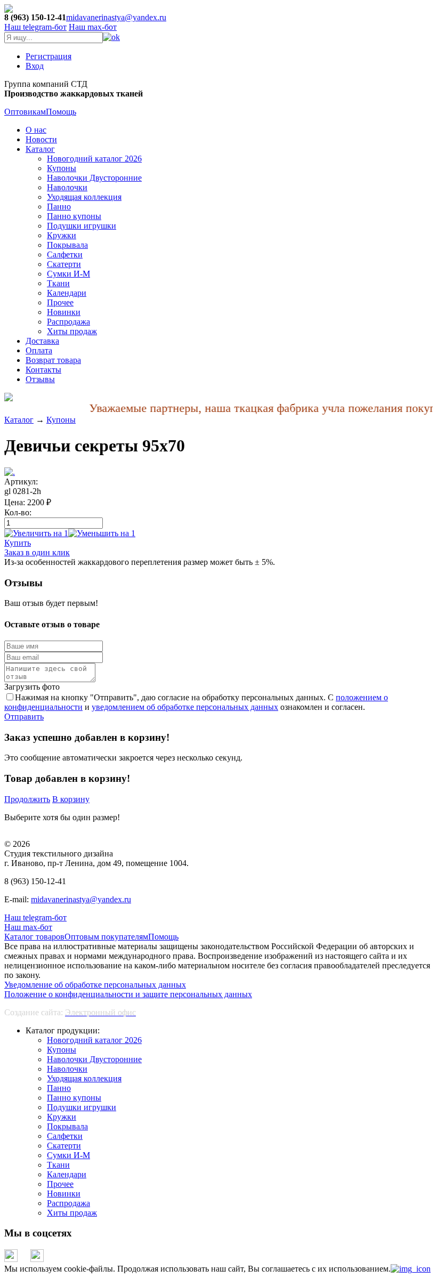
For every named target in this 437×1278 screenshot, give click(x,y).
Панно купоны (74, 216)
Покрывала (67, 244)
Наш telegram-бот (35, 917)
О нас (36, 129)
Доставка (42, 340)
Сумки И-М (68, 273)
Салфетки (65, 254)
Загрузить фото (32, 686)
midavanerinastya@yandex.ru (116, 17)
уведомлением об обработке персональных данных (185, 706)
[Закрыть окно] (411, 1268)
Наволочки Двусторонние (94, 177)
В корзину (71, 799)
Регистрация (48, 56)
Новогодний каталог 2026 (94, 158)
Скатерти (64, 264)
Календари (66, 292)
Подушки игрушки (81, 225)
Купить (17, 542)
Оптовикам (25, 111)
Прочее (60, 302)
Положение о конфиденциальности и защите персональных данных (128, 994)
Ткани (58, 283)
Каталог (40, 148)
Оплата (39, 350)
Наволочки (67, 187)
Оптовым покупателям (106, 936)
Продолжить (27, 799)
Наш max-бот (28, 927)
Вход (35, 65)
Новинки (63, 312)
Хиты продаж (72, 331)
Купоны (61, 168)
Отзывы (40, 379)
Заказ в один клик (37, 552)
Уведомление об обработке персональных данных (95, 984)
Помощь (61, 111)
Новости (41, 139)
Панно (59, 206)
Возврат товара (53, 360)
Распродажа (68, 321)
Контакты (43, 369)
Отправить (24, 716)
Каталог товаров (34, 936)
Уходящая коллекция (84, 196)
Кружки (61, 235)
